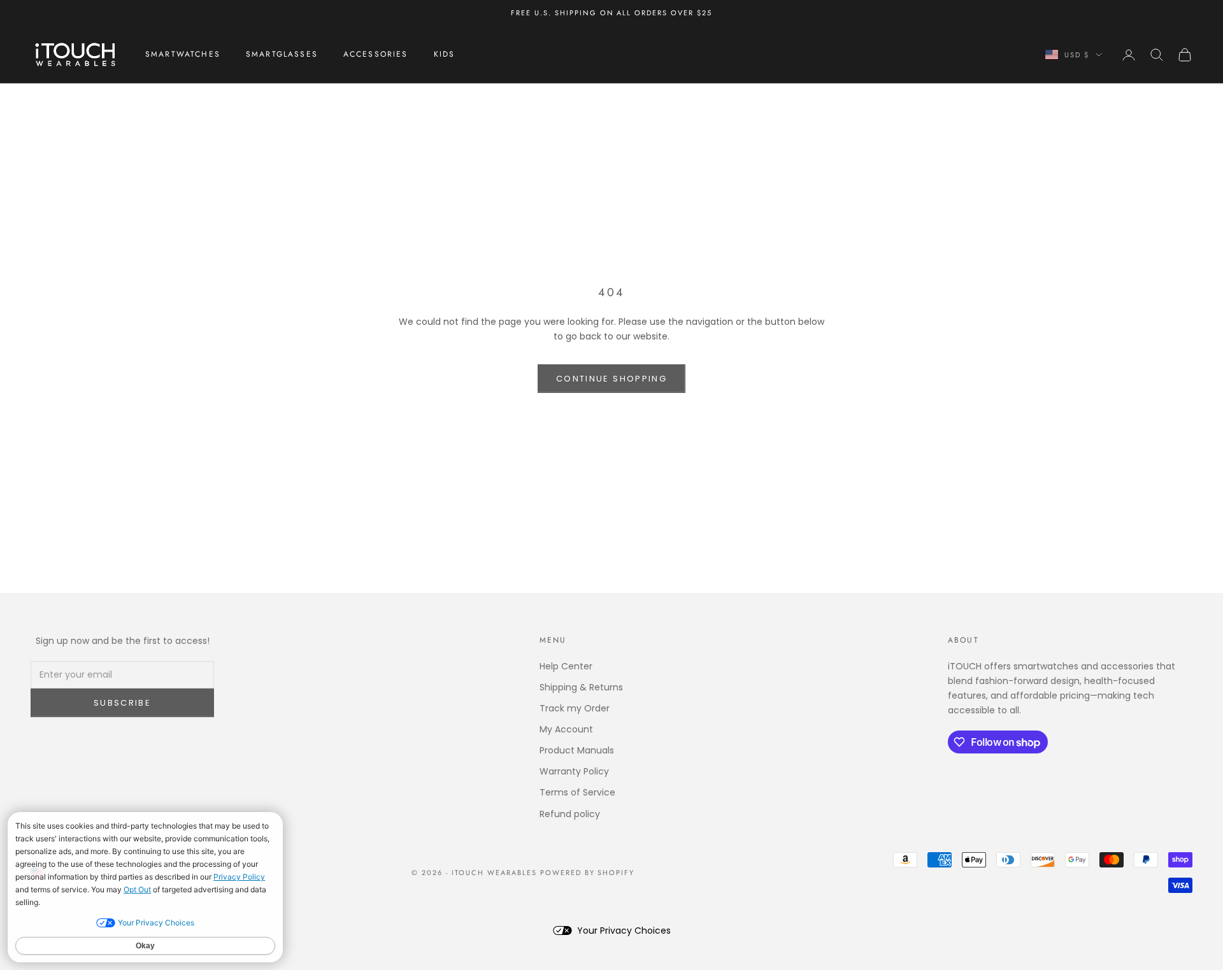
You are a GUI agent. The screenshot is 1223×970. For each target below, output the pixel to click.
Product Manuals (577, 750)
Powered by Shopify (587, 872)
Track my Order (575, 708)
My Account (566, 729)
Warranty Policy (574, 771)
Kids (444, 55)
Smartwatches (182, 55)
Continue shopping (611, 379)
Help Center (566, 666)
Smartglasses (282, 55)
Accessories (375, 55)
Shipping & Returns (581, 687)
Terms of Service (577, 792)
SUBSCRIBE (122, 703)
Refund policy (570, 814)
